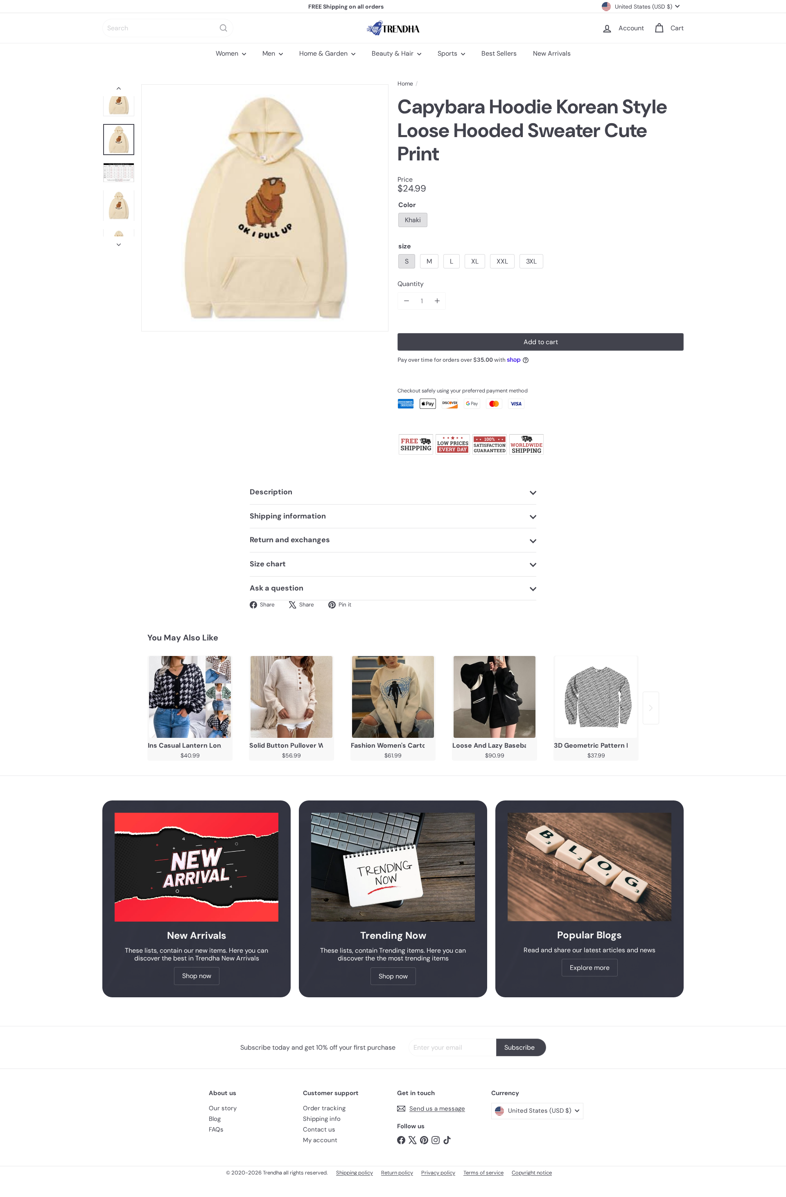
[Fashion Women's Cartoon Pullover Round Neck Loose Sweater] (393, 697)
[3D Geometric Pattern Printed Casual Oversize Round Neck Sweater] (596, 697)
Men (269, 53)
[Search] (223, 28)
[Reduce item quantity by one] (406, 301)
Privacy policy (438, 1172)
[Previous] (118, 90)
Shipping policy (354, 1172)
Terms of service (483, 1172)
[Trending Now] (393, 867)
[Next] (118, 242)
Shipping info (322, 1119)
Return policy (397, 1172)
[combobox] (167, 28)
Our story (223, 1108)
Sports (448, 53)
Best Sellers (499, 53)
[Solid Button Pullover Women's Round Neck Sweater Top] (291, 697)
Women (228, 53)
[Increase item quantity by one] (437, 301)
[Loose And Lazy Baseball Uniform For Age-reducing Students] (494, 697)
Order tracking (324, 1108)
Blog (215, 1119)
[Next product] (651, 708)
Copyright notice (532, 1172)
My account (320, 1140)
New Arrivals (552, 53)
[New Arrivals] (196, 867)
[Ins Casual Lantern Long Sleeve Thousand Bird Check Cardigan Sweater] (190, 697)
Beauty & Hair (393, 53)
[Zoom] (265, 208)
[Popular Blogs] (589, 867)
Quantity (411, 284)
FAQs (216, 1129)
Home (405, 83)
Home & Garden (324, 53)
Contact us (319, 1129)
